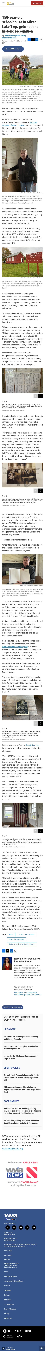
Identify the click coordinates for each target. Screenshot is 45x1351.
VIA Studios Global (10, 1265)
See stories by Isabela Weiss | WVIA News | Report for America (27, 993)
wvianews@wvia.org (12, 1148)
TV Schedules (9, 1304)
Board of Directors (10, 1276)
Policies (7, 1295)
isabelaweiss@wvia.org (23, 989)
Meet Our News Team (13, 1007)
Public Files (8, 1318)
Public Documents (10, 1267)
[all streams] (42, 1348)
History (6, 1313)
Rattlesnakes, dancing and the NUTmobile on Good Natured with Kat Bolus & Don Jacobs (21, 1121)
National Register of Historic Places (21, 944)
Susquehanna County (16, 939)
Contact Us (8, 1250)
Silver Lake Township (26, 934)
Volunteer (7, 1290)
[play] (3, 1348)
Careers (7, 1286)
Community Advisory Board (13, 1281)
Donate (38, 3)
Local (11, 934)
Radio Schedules (10, 1309)
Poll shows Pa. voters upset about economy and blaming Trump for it (21, 1037)
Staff (6, 1272)
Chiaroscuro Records (11, 1263)
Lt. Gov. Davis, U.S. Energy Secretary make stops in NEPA (20, 1057)
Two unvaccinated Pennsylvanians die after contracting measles (21, 1047)
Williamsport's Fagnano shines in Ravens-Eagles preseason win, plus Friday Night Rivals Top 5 (22, 1089)
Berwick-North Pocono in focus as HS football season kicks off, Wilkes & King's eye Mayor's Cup (22, 1077)
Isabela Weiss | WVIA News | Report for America (14, 37)
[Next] (40, 396)
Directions (7, 1300)
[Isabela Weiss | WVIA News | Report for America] (7, 963)
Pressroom (8, 1255)
